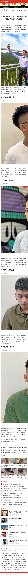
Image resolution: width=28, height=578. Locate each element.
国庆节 (15, 447)
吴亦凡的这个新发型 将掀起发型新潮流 (11, 497)
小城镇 (24, 447)
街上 (6, 449)
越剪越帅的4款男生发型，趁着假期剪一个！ (12, 484)
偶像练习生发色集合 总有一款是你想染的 (11, 504)
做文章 (7, 447)
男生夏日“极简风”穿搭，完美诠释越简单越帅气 (13, 551)
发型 (4, 9)
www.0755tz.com (18, 574)
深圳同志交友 (4, 1)
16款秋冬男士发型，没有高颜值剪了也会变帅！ (13, 491)
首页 (1, 9)
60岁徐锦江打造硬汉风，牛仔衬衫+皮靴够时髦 (13, 557)
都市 (8, 449)
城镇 (17, 447)
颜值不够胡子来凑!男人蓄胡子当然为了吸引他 (12, 486)
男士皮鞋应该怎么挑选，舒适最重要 (10, 569)
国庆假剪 (12, 447)
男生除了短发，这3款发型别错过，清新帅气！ (12, 493)
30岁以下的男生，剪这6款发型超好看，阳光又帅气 (14, 553)
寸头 (22, 447)
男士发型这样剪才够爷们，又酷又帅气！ (11, 500)
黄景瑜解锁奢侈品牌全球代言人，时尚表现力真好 (13, 555)
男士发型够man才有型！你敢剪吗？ (10, 495)
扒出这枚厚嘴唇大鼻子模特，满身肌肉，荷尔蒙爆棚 (14, 559)
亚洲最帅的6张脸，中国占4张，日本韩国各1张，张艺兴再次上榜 (18, 511)
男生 (5, 449)
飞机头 (10, 449)
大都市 (19, 447)
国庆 (9, 447)
